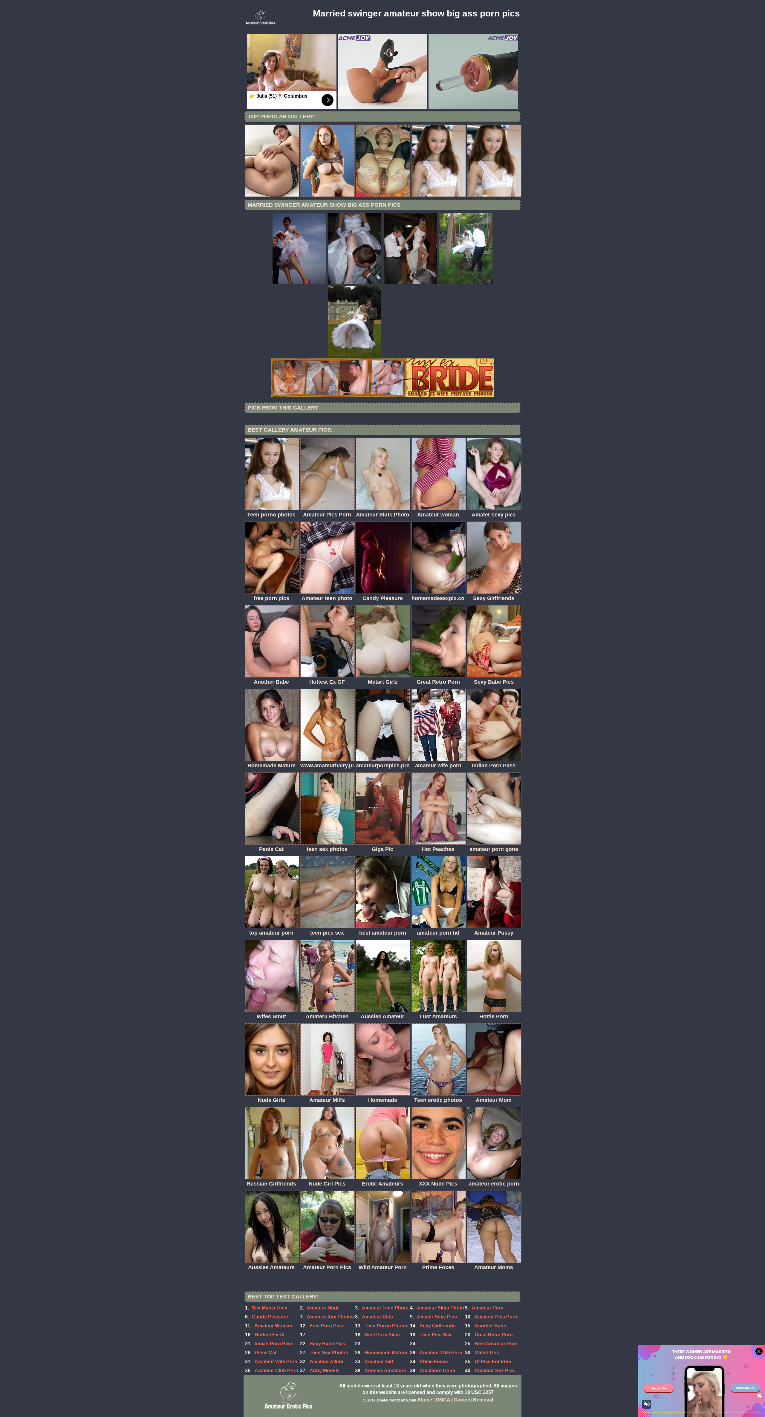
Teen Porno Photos (386, 1325)
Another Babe (490, 1325)
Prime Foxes (434, 1361)
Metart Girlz (487, 1352)
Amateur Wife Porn (441, 1352)
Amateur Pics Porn (496, 1316)
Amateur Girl (379, 1361)
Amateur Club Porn (276, 1370)
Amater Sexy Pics (437, 1316)
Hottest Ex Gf (269, 1334)
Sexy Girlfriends (438, 1325)
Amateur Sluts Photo (440, 1307)
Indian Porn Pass (274, 1343)
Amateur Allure (326, 1361)
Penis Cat (265, 1352)
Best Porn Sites (382, 1334)
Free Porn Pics (326, 1325)
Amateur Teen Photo (385, 1307)
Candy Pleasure (270, 1316)
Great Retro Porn (494, 1334)
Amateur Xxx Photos (330, 1316)
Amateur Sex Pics (495, 1370)
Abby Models (324, 1370)
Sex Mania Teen (269, 1307)
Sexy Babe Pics (327, 1343)
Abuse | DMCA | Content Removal (455, 1399)
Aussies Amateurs (385, 1370)
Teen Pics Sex (436, 1334)
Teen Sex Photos (329, 1352)
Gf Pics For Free (493, 1361)
